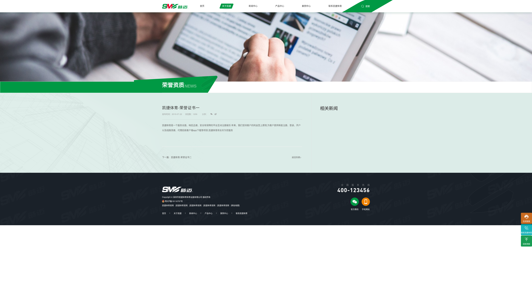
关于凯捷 (226, 5)
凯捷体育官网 (168, 205)
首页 (202, 5)
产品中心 (279, 5)
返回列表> (296, 157)
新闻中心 (253, 5)
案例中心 (306, 5)
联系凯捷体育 (335, 5)
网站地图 (235, 205)
